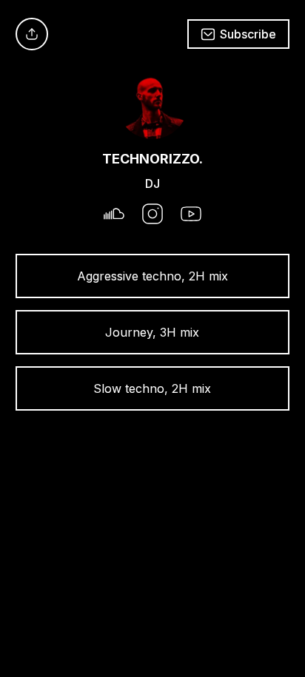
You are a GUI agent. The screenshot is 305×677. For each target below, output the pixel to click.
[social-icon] (114, 215)
